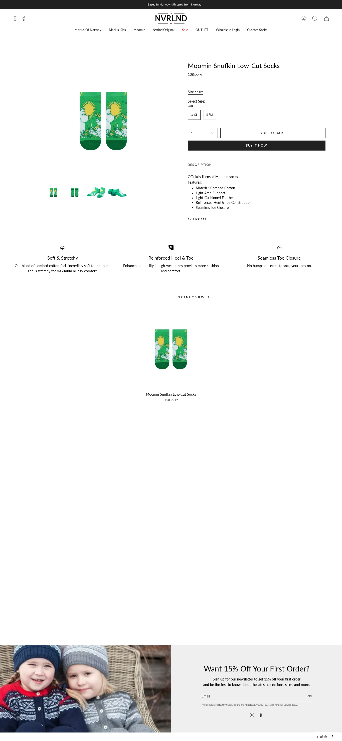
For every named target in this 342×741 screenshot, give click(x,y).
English (321, 736)
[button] (88, 30)
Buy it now (256, 145)
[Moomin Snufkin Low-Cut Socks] (171, 349)
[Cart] (326, 18)
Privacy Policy (262, 704)
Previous (44, 121)
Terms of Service (283, 704)
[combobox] (325, 736)
